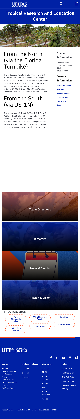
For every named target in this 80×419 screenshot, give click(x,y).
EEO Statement (67, 373)
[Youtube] (64, 357)
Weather (64, 317)
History (59, 105)
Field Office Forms (16, 329)
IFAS (23, 410)
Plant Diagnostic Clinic (16, 319)
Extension (25, 377)
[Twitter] (57, 357)
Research (25, 373)
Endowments (64, 324)
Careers (44, 399)
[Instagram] (70, 357)
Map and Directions (64, 85)
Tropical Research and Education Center (8, 374)
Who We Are (61, 101)
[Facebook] (51, 357)
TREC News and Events (40, 318)
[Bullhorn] (76, 357)
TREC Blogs (40, 326)
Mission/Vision (62, 97)
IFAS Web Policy (68, 377)
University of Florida (14, 410)
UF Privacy (71, 381)
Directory (60, 89)
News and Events (63, 93)
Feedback (5, 368)
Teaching (25, 369)
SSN (63, 381)
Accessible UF (67, 369)
